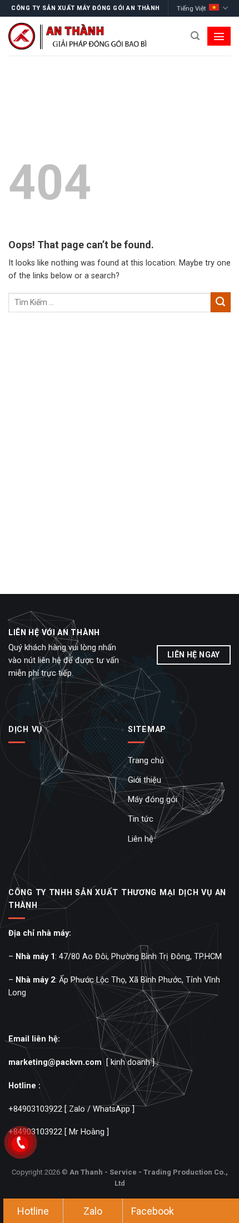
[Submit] (221, 302)
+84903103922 (35, 1109)
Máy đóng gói (152, 799)
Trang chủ (146, 760)
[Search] (195, 36)
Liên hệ (140, 839)
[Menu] (219, 36)
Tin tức (140, 819)
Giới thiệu (144, 780)
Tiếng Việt (191, 8)
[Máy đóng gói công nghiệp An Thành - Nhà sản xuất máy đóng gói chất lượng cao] (77, 36)
